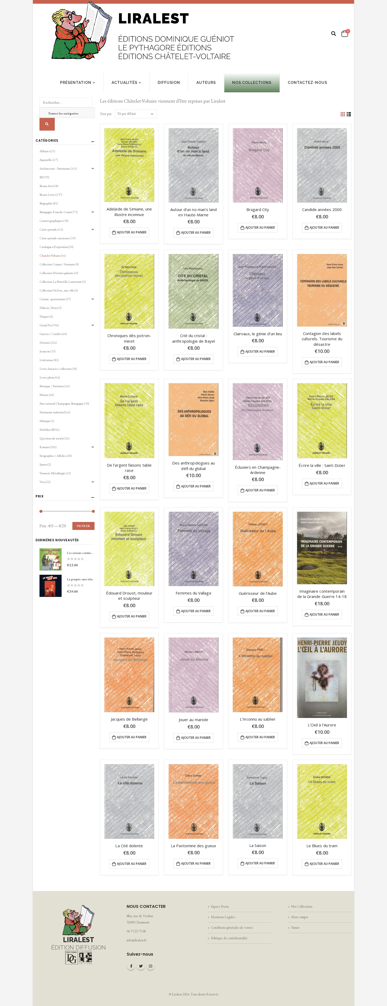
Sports (43, 464)
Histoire (44, 343)
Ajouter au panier (131, 232)
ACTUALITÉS (124, 82)
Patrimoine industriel (52, 412)
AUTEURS (206, 82)
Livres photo (46, 377)
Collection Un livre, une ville (56, 290)
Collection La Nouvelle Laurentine (60, 282)
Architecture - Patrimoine (54, 168)
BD (41, 177)
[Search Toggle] (333, 33)
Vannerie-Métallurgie (52, 473)
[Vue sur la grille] (342, 113)
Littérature (46, 360)
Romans (44, 447)
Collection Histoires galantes (56, 273)
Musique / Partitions (51, 386)
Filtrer (83, 526)
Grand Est (45, 325)
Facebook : (131, 966)
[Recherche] (47, 124)
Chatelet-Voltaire (49, 255)
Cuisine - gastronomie (52, 299)
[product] (129, 165)
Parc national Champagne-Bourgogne (61, 403)
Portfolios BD (47, 430)
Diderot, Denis (48, 308)
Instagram (151, 966)
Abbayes (44, 151)
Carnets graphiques (51, 221)
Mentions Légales (223, 917)
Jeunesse (44, 351)
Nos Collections (301, 906)
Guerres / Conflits (50, 334)
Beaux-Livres (47, 195)
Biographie (45, 203)
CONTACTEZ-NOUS (307, 82)
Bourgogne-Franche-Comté (55, 212)
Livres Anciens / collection (55, 369)
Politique (44, 421)
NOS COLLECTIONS (251, 82)
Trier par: (106, 114)
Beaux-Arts (46, 186)
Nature (43, 395)
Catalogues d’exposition (53, 247)
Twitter (141, 966)
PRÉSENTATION (75, 82)
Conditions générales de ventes (232, 927)
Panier (295, 927)
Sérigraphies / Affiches (52, 456)
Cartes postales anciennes (54, 238)
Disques (44, 316)
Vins (42, 482)
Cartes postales (48, 229)
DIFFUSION (169, 82)
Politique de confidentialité (229, 938)
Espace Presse (220, 906)
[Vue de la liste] (348, 113)
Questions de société (51, 438)
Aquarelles (45, 160)
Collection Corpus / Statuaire (57, 264)
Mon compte (299, 917)
